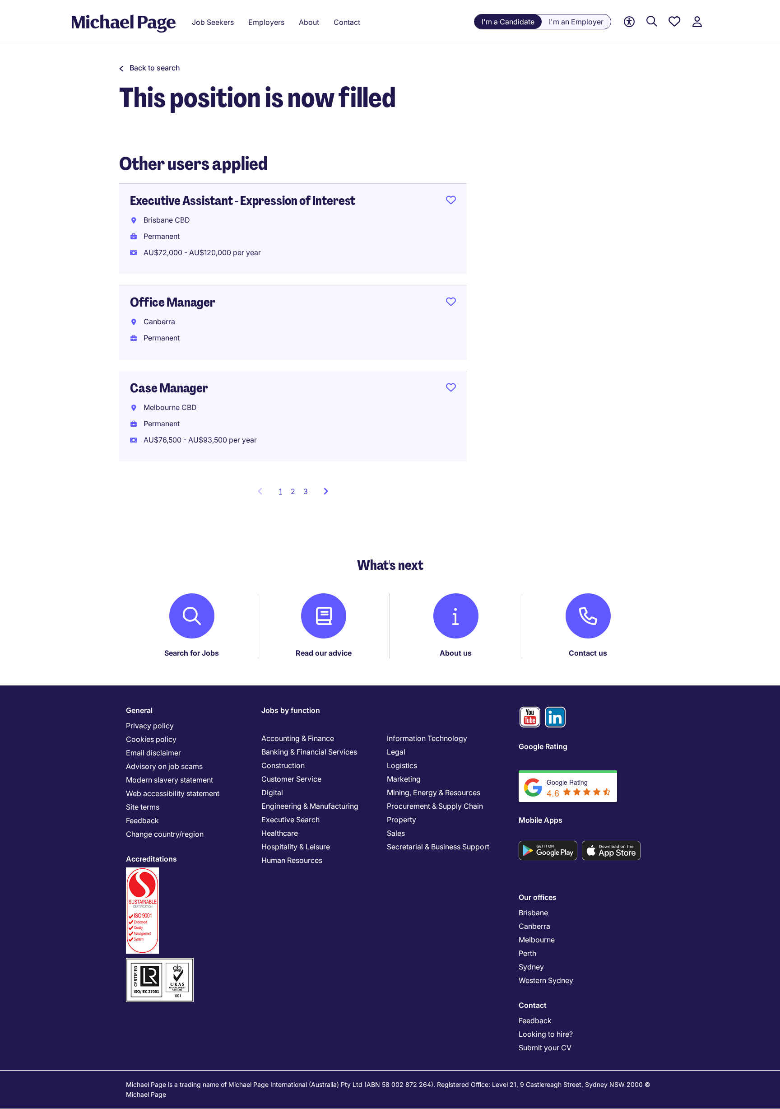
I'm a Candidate (508, 21)
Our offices (538, 897)
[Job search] (651, 22)
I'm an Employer (576, 21)
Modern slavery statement (169, 779)
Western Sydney (546, 980)
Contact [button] (347, 22)
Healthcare (279, 833)
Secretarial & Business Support (438, 846)
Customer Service (291, 778)
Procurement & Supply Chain (435, 806)
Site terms (142, 806)
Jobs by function (290, 710)
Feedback (142, 820)
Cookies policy (151, 739)
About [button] (309, 22)
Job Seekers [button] (213, 22)
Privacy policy (150, 725)
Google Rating (543, 746)
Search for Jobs (191, 652)
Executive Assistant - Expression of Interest (242, 200)
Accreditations (151, 858)
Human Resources (291, 860)
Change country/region (165, 834)
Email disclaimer (153, 752)
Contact (533, 1005)
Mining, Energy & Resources (433, 792)
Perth (527, 953)
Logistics (402, 765)
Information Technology (427, 738)
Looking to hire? (546, 1034)
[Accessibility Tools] (629, 22)
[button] (149, 67)
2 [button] (293, 491)
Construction (283, 765)
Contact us (588, 652)
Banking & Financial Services (309, 751)
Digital (272, 792)
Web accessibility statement (172, 793)
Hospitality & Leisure (295, 846)
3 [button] (305, 491)
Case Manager (169, 388)
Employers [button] (266, 22)
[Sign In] (697, 22)
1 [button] (283, 494)
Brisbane (533, 912)
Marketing (404, 778)
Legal (396, 751)
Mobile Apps (540, 820)
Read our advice (324, 652)
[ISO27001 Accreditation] (160, 961)
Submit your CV (545, 1047)
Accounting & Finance (297, 738)
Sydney (531, 966)
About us (456, 652)
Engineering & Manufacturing (309, 806)
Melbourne (537, 939)
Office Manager (172, 302)
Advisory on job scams (164, 766)
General (139, 710)
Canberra (534, 926)
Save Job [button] (451, 202)
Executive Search (290, 819)
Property (401, 819)
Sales (396, 833)
